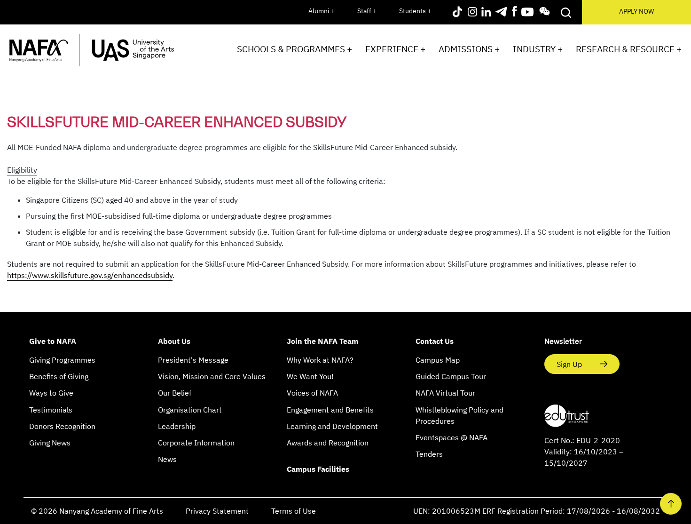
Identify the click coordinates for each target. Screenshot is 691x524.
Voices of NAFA (312, 392)
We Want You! (310, 376)
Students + (415, 11)
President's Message (193, 360)
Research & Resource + (629, 49)
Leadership (177, 426)
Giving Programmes (62, 360)
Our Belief (174, 392)
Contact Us (435, 341)
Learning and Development (332, 426)
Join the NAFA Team (322, 341)
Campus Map (438, 360)
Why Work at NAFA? (320, 360)
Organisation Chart (190, 409)
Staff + (367, 11)
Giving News (50, 442)
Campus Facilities (318, 469)
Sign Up (570, 364)
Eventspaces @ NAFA (451, 437)
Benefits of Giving (58, 376)
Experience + (395, 49)
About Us (174, 341)
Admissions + (469, 49)
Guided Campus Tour (451, 376)
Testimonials (50, 409)
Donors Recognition (62, 426)
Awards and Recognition (328, 442)
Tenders (429, 454)
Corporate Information (196, 442)
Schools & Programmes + (294, 49)
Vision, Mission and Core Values (212, 376)
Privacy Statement (217, 511)
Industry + (538, 49)
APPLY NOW (636, 11)
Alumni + (321, 11)
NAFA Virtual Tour (445, 392)
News (167, 459)
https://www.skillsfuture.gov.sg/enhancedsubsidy (90, 275)
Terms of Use (293, 511)
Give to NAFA (52, 341)
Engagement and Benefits (330, 409)
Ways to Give (51, 392)
